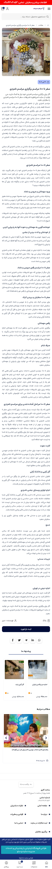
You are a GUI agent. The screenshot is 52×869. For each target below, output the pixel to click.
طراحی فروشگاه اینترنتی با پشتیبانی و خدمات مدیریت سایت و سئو (26, 849)
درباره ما (44, 814)
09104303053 (44, 800)
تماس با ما (18, 823)
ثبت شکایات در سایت (39, 823)
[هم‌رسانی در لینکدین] (32, 640)
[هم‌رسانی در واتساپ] (39, 640)
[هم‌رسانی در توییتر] (19, 640)
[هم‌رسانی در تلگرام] (26, 640)
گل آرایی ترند (19, 684)
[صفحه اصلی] (48, 25)
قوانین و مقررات (16, 814)
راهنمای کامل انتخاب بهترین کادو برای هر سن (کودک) (30, 749)
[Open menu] (49, 9)
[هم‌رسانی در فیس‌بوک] (12, 640)
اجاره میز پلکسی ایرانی (39, 684)
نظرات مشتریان (16, 805)
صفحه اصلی (42, 805)
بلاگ (44, 620)
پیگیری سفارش (41, 831)
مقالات (40, 25)
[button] (46, 737)
